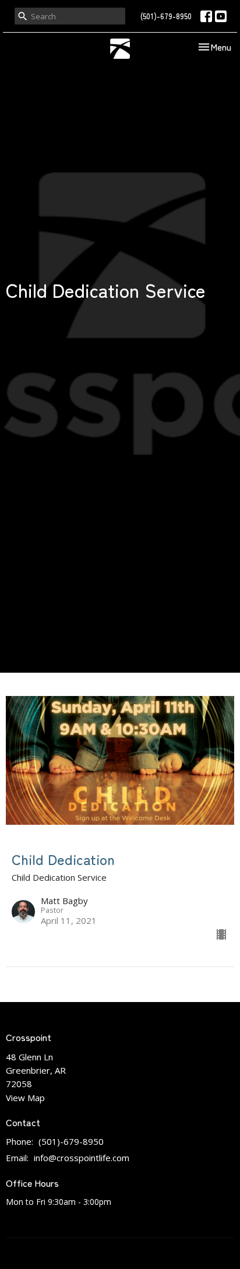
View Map (25, 1097)
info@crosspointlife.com (81, 1157)
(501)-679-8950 (166, 16)
